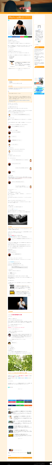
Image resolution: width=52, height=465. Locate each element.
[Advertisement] (20, 74)
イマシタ (39, 29)
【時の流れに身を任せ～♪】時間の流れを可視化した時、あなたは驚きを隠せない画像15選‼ (39, 63)
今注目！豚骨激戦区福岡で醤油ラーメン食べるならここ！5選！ (39, 60)
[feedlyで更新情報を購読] (20, 405)
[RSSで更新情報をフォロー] (28, 405)
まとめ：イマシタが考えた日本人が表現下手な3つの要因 (16, 83)
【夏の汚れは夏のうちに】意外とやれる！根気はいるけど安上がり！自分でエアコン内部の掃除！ (39, 54)
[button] (43, 44)
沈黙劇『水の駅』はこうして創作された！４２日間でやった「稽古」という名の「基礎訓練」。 (39, 57)
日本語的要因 (11, 82)
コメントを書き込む (20, 457)
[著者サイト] (12, 405)
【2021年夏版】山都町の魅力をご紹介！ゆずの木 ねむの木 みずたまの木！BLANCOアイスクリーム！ (39, 50)
